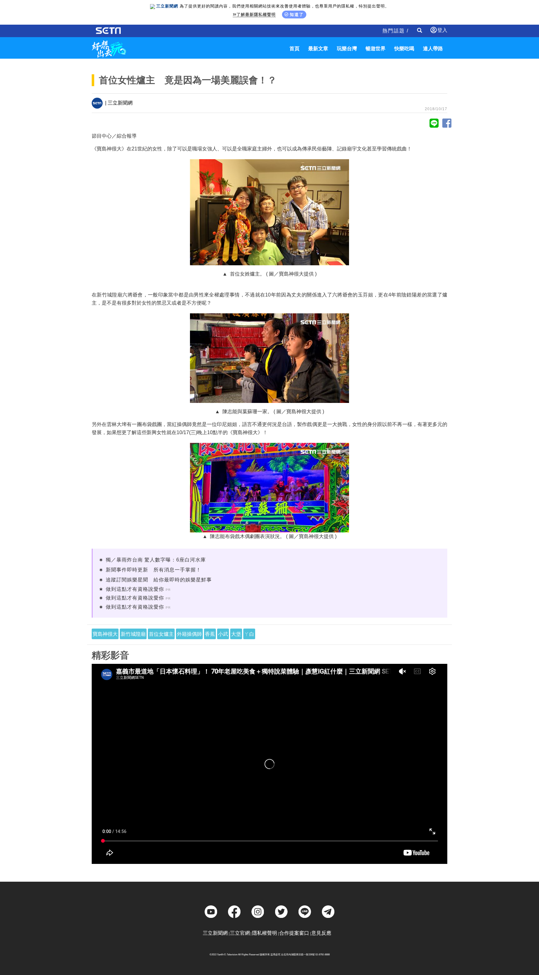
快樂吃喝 (404, 48)
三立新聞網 (215, 933)
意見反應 (321, 933)
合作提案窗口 (294, 933)
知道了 (297, 14)
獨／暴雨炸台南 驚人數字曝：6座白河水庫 (156, 559)
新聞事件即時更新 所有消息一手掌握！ (153, 569)
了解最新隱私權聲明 (256, 14)
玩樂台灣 (347, 48)
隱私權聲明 (264, 933)
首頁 (294, 48)
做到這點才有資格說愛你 (135, 589)
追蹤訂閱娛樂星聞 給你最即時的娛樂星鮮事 (159, 579)
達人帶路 (433, 48)
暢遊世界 (376, 48)
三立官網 (240, 933)
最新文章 (318, 48)
